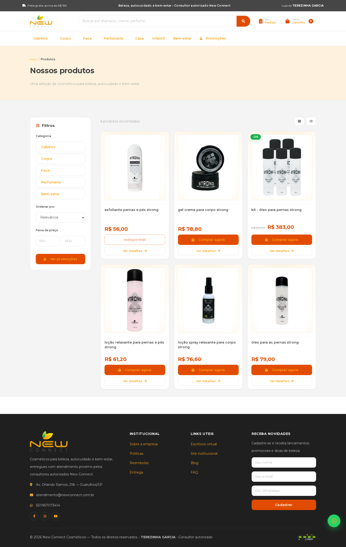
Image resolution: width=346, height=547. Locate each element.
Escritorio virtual (204, 444)
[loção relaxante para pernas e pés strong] (135, 300)
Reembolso (139, 463)
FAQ (194, 472)
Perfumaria (113, 38)
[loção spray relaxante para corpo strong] (208, 300)
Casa (139, 38)
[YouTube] (56, 516)
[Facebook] (34, 516)
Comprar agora (211, 240)
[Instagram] (45, 516)
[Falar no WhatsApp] (334, 521)
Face (87, 38)
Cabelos (41, 38)
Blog (194, 463)
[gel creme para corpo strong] (208, 167)
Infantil (158, 38)
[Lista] (311, 121)
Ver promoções (62, 259)
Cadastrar (283, 505)
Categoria (43, 136)
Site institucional (204, 453)
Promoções (215, 38)
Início (33, 59)
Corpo (65, 38)
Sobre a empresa (144, 444)
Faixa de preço (47, 230)
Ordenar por (45, 206)
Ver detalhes (132, 251)
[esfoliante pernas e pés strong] (135, 167)
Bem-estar (182, 38)
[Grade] (299, 121)
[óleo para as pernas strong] (282, 300)
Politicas (136, 453)
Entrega (136, 472)
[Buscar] (243, 21)
